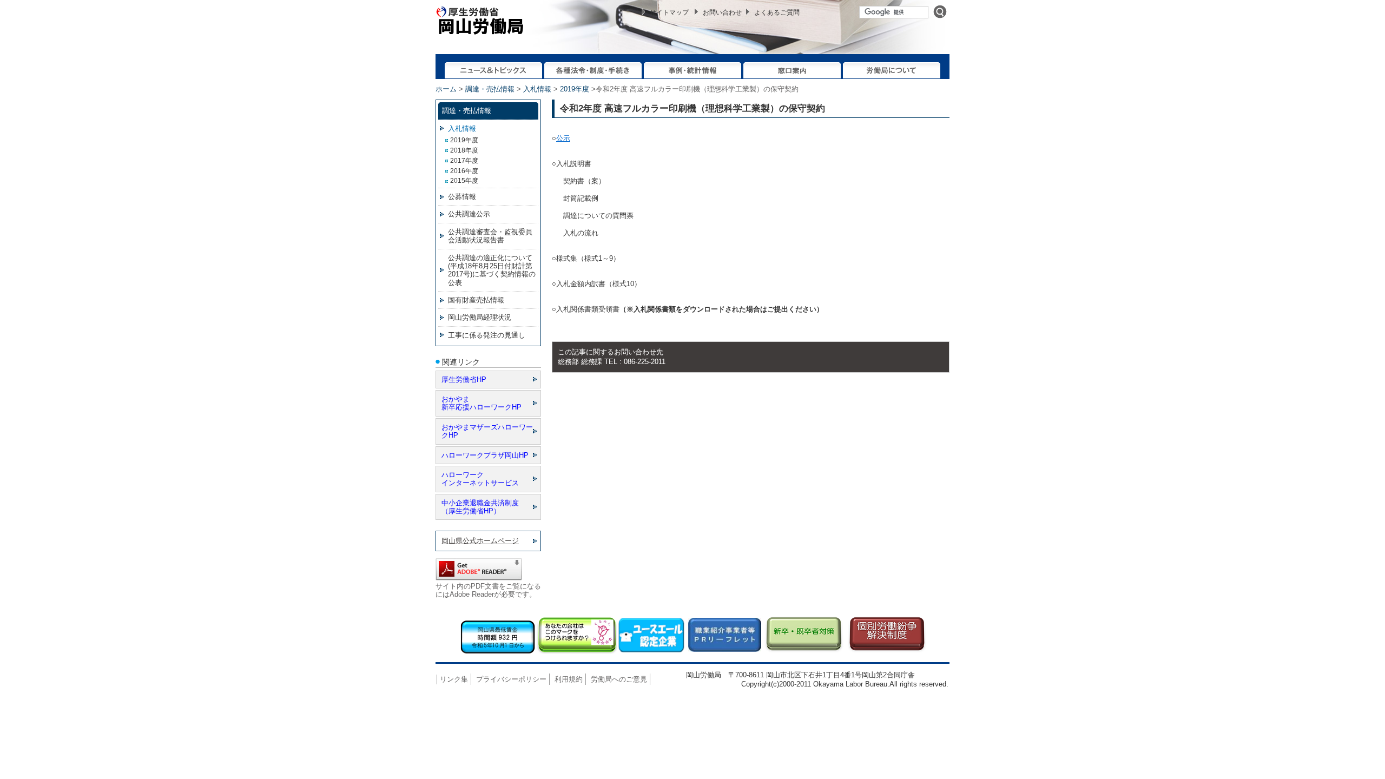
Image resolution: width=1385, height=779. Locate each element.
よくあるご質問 (777, 12)
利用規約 (569, 679)
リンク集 (454, 679)
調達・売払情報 (490, 89)
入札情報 (537, 89)
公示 (563, 138)
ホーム (446, 89)
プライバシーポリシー (511, 679)
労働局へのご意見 (619, 679)
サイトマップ (669, 12)
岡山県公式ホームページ (480, 541)
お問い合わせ (722, 12)
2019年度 (574, 89)
